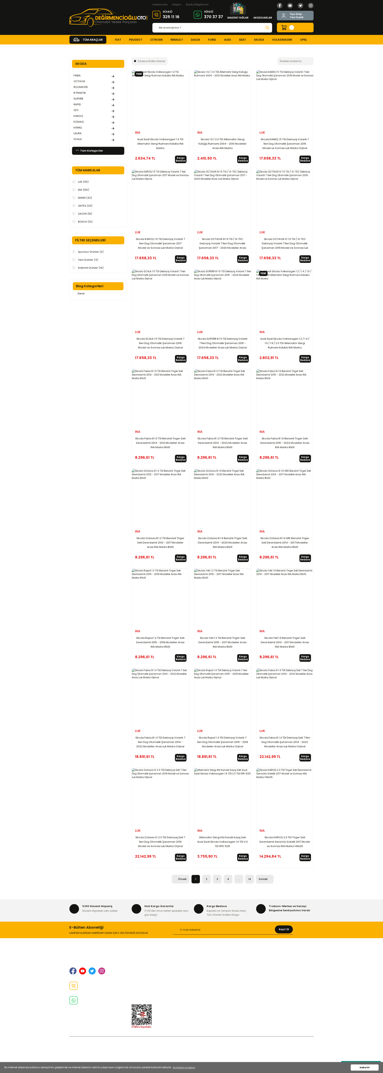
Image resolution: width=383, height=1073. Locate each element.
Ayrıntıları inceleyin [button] (184, 1067)
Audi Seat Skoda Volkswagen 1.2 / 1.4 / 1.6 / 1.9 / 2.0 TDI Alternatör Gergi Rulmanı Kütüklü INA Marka (284, 343)
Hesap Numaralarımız (208, 970)
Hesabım (262, 989)
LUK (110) (83, 182)
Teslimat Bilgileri (205, 976)
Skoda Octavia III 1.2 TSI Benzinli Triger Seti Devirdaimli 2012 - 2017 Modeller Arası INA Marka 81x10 (160, 542)
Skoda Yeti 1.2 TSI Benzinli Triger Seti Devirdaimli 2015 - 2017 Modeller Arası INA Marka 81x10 (222, 642)
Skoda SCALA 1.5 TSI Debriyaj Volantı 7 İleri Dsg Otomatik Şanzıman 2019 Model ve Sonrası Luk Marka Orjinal (160, 343)
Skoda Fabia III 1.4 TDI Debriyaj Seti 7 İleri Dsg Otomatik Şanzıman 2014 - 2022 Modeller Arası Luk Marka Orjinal (285, 742)
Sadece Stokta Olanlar (151, 61)
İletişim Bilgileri (141, 964)
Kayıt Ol (284, 929)
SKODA (89, 48)
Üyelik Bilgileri (265, 964)
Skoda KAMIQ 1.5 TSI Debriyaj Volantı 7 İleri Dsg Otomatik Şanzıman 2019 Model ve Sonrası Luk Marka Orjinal (285, 143)
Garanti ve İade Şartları (210, 964)
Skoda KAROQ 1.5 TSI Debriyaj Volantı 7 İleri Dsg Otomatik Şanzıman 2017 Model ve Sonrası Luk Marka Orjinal (160, 243)
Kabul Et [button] (365, 1067)
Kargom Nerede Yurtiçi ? (273, 976)
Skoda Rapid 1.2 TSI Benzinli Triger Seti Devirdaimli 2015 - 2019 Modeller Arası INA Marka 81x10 (160, 642)
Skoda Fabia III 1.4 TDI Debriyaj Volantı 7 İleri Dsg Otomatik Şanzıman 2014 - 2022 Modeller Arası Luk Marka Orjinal (160, 742)
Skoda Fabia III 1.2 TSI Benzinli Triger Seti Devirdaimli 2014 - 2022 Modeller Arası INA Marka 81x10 (222, 443)
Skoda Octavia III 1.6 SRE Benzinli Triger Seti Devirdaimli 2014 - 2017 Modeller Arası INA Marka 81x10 (284, 542)
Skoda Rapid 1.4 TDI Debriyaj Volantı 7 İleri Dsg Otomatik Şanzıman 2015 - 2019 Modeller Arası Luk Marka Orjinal (222, 742)
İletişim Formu (141, 983)
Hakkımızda (160, 4)
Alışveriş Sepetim (205, 957)
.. (238, 879)
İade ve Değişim (143, 976)
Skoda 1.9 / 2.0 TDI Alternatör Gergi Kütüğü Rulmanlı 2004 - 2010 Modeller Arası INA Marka (222, 143)
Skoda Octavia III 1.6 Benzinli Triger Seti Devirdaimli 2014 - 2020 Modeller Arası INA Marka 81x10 (222, 542)
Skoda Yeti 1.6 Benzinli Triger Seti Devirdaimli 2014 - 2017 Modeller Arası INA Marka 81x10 (285, 642)
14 (249, 879)
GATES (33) (85, 206)
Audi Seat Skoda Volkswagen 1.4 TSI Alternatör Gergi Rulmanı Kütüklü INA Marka (160, 143)
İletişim (176, 4)
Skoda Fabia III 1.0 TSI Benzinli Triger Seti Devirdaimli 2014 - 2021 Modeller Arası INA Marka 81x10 (160, 443)
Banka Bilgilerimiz (197, 4)
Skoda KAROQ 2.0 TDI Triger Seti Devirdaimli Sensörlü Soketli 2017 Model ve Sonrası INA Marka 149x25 (285, 841)
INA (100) (83, 190)
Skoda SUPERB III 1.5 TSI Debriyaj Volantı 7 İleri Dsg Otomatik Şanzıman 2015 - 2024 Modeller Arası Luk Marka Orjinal (222, 343)
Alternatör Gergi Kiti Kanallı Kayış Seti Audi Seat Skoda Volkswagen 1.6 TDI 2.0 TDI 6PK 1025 (222, 841)
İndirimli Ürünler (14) (91, 268)
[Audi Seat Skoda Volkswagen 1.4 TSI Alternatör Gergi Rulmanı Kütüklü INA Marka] (160, 98)
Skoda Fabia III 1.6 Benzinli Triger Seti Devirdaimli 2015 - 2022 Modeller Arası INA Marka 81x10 (284, 443)
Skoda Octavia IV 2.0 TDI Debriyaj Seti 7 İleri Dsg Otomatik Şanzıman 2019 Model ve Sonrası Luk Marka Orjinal (160, 841)
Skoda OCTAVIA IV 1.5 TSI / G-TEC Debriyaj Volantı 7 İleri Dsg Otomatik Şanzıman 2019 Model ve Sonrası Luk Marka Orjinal (285, 243)
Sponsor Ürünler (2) (91, 252)
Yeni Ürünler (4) (88, 260)
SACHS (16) (85, 214)
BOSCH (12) (85, 222)
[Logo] (108, 17)
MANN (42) (85, 198)
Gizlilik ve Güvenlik (144, 970)
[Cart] (295, 27)
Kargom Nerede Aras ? (271, 970)
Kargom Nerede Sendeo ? (274, 983)
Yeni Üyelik (296, 17)
